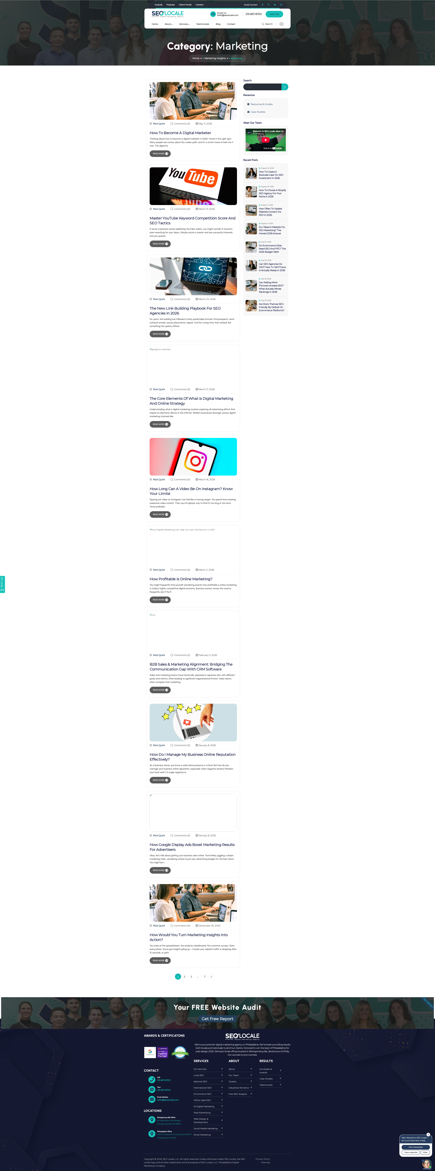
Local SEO (199, 1075)
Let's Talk (274, 14)
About (168, 24)
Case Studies (258, 112)
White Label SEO (202, 1100)
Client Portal (185, 5)
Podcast (171, 5)
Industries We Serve (239, 1088)
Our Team (234, 1075)
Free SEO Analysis (238, 1094)
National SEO (200, 1081)
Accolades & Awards (266, 1071)
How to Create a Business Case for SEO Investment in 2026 (271, 174)
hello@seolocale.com (228, 15)
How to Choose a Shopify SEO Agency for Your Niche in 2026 (272, 193)
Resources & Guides (262, 104)
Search (269, 24)
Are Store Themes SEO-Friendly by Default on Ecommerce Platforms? (271, 307)
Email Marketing (202, 1135)
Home (155, 24)
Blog (218, 24)
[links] (168, 14)
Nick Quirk (159, 123)
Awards (158, 5)
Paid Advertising (202, 1112)
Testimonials (202, 24)
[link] (213, 14)
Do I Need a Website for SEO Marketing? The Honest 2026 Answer (272, 230)
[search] (285, 87)
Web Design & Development (201, 1121)
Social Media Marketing (206, 1128)
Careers (199, 5)
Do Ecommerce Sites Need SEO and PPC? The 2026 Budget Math (272, 248)
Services (183, 24)
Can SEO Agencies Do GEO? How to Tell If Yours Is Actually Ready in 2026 (272, 267)
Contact (231, 24)
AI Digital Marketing (204, 1106)
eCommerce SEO (202, 1094)
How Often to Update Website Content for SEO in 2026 (270, 211)
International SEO (203, 1088)
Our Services (200, 1069)
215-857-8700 (254, 14)
